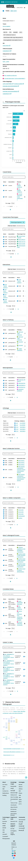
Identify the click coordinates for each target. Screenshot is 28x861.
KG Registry (13, 831)
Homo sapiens (6, 26)
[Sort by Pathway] (22, 329)
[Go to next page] (15, 254)
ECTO (20, 804)
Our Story (4, 784)
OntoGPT (4, 834)
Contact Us (5, 791)
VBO (20, 797)
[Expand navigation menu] (26, 2)
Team (3, 786)
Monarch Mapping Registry (13, 825)
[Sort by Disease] (22, 181)
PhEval (4, 823)
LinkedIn (21, 826)
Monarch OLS (14, 821)
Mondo (20, 784)
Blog (20, 824)
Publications (5, 793)
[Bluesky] (13, 858)
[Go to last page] (18, 254)
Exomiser (4, 821)
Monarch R (13, 792)
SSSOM (4, 828)
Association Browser (14, 814)
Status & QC (14, 795)
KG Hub (12, 828)
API (11, 788)
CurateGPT (5, 836)
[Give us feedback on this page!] (26, 777)
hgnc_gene (6, 61)
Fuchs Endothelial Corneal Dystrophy (11, 748)
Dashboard (13, 811)
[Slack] (14, 851)
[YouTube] (14, 855)
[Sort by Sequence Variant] (13, 652)
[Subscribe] (12, 851)
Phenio (20, 793)
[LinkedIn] (12, 855)
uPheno (20, 789)
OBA (20, 795)
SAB (3, 789)
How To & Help (14, 797)
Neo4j (12, 790)
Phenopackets (6, 838)
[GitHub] (15, 853)
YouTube (21, 828)
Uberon (20, 786)
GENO (20, 799)
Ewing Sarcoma (6, 755)
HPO (20, 791)
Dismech (22, 748)
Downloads (13, 786)
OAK (3, 830)
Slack (20, 821)
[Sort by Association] (15, 181)
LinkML (4, 825)
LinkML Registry (13, 833)
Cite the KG (13, 805)
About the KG (14, 807)
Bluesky (21, 830)
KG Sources (13, 809)
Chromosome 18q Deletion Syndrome (12, 752)
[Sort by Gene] (7, 181)
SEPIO (20, 801)
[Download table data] (10, 209)
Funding (4, 795)
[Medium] (13, 853)
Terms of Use (14, 803)
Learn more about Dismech (15, 713)
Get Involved (22, 819)
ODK (3, 832)
